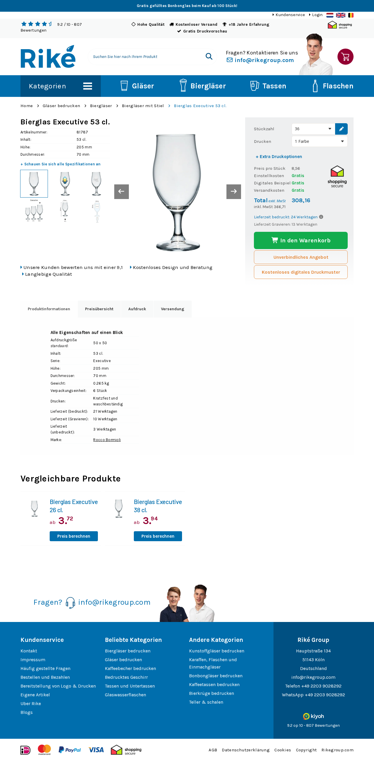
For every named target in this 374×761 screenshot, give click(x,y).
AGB (213, 750)
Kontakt (28, 651)
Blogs (26, 712)
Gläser (143, 86)
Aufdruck (137, 308)
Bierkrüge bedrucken (211, 693)
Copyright (306, 750)
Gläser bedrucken (61, 105)
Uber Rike (30, 703)
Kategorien (47, 86)
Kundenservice (290, 14)
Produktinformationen (49, 308)
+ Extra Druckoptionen (279, 156)
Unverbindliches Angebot (300, 257)
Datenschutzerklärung (246, 750)
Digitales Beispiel (272, 183)
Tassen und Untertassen (130, 686)
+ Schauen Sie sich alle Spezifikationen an (60, 164)
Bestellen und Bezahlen (45, 677)
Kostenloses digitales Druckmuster (301, 272)
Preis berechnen (73, 536)
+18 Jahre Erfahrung (248, 24)
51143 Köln (313, 659)
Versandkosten (269, 190)
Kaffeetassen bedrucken (214, 684)
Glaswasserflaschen (125, 694)
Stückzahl (264, 128)
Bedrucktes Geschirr (126, 677)
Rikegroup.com (337, 750)
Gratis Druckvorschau (205, 31)
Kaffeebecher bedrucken (130, 668)
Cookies (282, 750)
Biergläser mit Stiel (143, 105)
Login (317, 14)
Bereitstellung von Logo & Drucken (58, 686)
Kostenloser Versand (196, 24)
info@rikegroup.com (263, 60)
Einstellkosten (269, 175)
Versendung (172, 308)
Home (26, 105)
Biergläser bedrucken (127, 651)
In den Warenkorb (304, 240)
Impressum (32, 659)
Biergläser (208, 86)
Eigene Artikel (35, 694)
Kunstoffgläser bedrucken (216, 651)
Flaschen (338, 86)
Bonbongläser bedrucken (216, 675)
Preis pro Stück (269, 168)
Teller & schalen (206, 702)
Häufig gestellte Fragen (45, 668)
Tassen (274, 86)
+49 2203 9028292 (321, 686)
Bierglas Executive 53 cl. (200, 105)
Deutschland (313, 668)
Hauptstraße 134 (313, 651)
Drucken (262, 141)
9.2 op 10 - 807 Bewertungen (313, 725)
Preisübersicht (99, 308)
